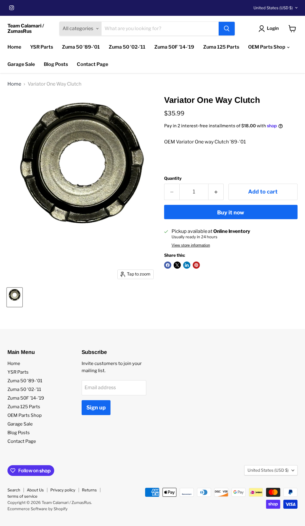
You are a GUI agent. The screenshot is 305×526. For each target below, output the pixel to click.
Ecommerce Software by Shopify (37, 508)
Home (14, 47)
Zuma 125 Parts (221, 47)
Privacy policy (62, 490)
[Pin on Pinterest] (196, 265)
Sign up (96, 407)
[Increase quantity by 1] (216, 192)
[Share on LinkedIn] (186, 265)
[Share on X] (177, 265)
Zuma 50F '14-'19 (174, 47)
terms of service (22, 496)
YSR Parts (41, 47)
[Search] (227, 28)
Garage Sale (21, 64)
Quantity (173, 178)
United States (273, 7)
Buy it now (230, 212)
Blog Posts (56, 64)
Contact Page (92, 64)
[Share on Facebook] (167, 265)
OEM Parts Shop (267, 47)
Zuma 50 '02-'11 (127, 47)
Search (13, 490)
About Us (35, 490)
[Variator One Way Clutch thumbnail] (14, 297)
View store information (191, 245)
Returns (89, 490)
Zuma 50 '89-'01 (81, 47)
